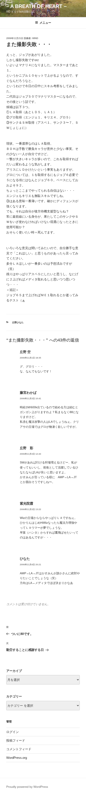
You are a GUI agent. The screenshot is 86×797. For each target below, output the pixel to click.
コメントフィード (18, 749)
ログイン (12, 732)
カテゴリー (14, 696)
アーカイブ (14, 671)
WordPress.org (16, 757)
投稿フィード (15, 740)
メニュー (45, 22)
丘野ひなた (18, 322)
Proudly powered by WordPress (27, 786)
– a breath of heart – (36, 6)
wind (35, 38)
